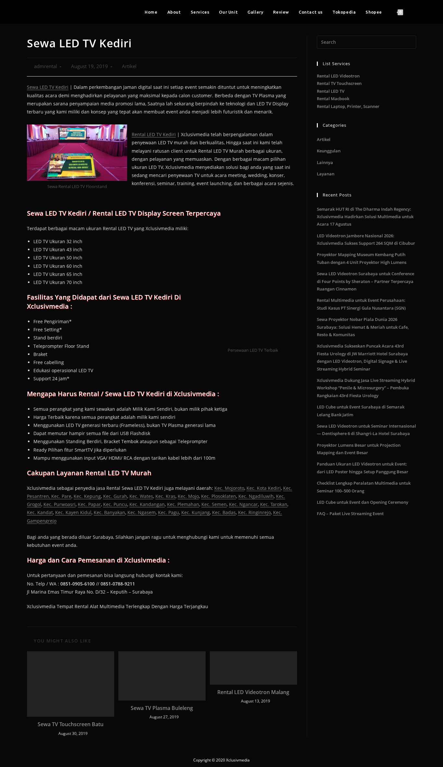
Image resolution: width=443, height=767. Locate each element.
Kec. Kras (165, 496)
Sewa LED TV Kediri (47, 87)
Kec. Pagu (168, 512)
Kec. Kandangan (147, 504)
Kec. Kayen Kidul (73, 512)
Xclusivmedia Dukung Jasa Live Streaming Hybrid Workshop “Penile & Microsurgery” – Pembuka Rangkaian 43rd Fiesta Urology (366, 387)
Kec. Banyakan (109, 512)
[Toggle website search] (414, 12)
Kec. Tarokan (273, 504)
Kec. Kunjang (195, 512)
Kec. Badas (224, 512)
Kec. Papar (89, 504)
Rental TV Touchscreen (339, 83)
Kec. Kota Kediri (263, 488)
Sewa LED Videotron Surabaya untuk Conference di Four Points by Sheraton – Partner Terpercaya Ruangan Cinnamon (365, 281)
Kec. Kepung (87, 496)
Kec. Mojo (188, 496)
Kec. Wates (141, 496)
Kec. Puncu (115, 504)
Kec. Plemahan (183, 504)
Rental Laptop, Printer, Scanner (348, 106)
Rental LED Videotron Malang (253, 692)
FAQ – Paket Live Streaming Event (350, 513)
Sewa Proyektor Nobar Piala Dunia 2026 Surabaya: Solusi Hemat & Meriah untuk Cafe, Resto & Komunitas (363, 326)
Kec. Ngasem (141, 512)
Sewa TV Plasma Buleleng (162, 708)
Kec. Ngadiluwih (256, 496)
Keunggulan (329, 151)
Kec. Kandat (40, 512)
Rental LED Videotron (338, 76)
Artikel (129, 66)
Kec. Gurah (115, 496)
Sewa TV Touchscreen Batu (70, 724)
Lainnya (325, 162)
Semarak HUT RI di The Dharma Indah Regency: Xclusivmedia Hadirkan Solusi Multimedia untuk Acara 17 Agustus (365, 216)
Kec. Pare (61, 496)
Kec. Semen (214, 504)
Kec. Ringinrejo (254, 512)
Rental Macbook (333, 98)
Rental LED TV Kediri (154, 134)
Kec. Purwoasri (59, 504)
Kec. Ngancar (243, 504)
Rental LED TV (330, 91)
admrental (45, 66)
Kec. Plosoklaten (218, 496)
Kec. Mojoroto (229, 488)
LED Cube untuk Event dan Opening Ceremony (362, 502)
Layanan (325, 174)
